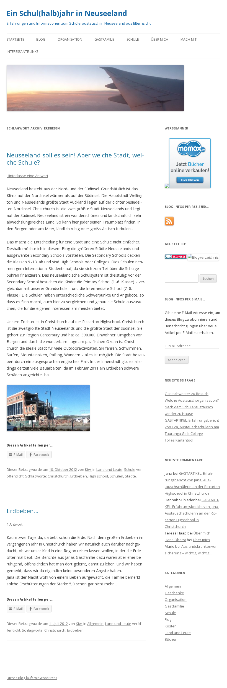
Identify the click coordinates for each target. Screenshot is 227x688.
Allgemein (95, 623)
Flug (168, 619)
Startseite (15, 39)
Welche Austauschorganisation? (192, 400)
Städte (130, 476)
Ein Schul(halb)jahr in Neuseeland (67, 13)
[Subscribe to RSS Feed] (169, 224)
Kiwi (88, 469)
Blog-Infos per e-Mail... (185, 299)
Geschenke (174, 592)
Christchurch (58, 476)
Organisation (70, 39)
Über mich (159, 39)
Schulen (116, 476)
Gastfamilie (104, 39)
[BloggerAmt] (203, 257)
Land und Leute (109, 469)
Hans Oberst (175, 539)
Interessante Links (22, 51)
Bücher (171, 639)
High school (98, 476)
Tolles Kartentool (179, 440)
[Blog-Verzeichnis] (176, 257)
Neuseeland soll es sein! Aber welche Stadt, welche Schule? (75, 158)
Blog (40, 39)
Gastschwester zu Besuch (186, 393)
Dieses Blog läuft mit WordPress (32, 678)
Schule (133, 39)
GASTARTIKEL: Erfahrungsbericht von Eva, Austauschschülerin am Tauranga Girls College (192, 427)
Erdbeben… (22, 511)
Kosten (171, 626)
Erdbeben (78, 476)
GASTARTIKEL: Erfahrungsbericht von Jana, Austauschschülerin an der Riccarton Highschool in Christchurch (192, 513)
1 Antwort (14, 524)
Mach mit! (188, 39)
